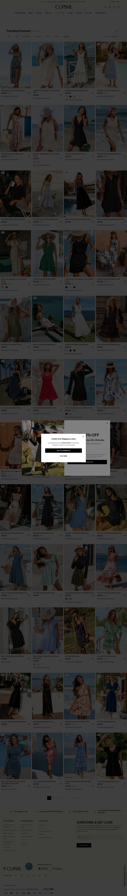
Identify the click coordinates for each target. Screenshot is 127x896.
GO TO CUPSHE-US (63, 451)
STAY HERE (63, 456)
